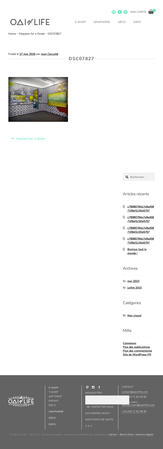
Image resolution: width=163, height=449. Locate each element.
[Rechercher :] (139, 177)
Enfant (54, 400)
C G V (88, 426)
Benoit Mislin (127, 434)
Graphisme (102, 22)
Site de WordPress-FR (137, 354)
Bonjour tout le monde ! (137, 251)
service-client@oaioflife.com (138, 405)
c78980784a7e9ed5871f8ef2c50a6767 (140, 209)
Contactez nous (102, 406)
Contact (128, 386)
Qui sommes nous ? (98, 413)
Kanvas (113, 434)
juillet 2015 (134, 288)
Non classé (134, 315)
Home (12, 34)
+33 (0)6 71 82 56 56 (134, 411)
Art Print (55, 396)
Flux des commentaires (137, 351)
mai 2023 (133, 281)
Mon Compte (138, 12)
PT (126, 12)
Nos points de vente (99, 419)
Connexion (129, 343)
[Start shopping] (151, 11)
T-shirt (53, 392)
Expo (137, 22)
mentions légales (144, 434)
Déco (122, 22)
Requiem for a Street (32, 34)
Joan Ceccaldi (49, 54)
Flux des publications (136, 347)
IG (114, 12)
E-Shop (80, 22)
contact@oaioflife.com (135, 391)
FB (120, 12)
